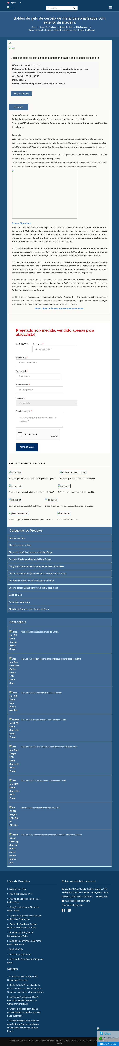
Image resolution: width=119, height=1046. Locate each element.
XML (59, 1043)
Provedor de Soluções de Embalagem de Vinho (31, 580)
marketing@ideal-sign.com (77, 901)
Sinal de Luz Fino (17, 538)
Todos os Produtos (48, 27)
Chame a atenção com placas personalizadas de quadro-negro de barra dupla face (24, 1012)
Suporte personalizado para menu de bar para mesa (33, 587)
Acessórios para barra (19, 602)
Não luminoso (82, 27)
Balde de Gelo (66, 27)
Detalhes (18, 107)
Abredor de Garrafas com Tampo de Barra (29, 609)
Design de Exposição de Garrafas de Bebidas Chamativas (36, 566)
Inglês (13, 3)
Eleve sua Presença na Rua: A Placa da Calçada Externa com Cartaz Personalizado (22, 1000)
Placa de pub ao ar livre (20, 545)
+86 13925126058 (110, 1038)
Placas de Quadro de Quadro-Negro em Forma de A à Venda (37, 573)
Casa (34, 27)
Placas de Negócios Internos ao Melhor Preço (30, 552)
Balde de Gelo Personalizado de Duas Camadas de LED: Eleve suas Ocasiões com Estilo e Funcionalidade (25, 988)
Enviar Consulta (21, 93)
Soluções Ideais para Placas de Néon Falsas (30, 559)
